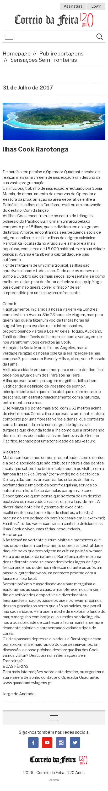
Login (96, 6)
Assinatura (73, 6)
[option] (54, 121)
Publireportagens (61, 54)
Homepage (17, 54)
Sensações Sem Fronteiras (43, 60)
